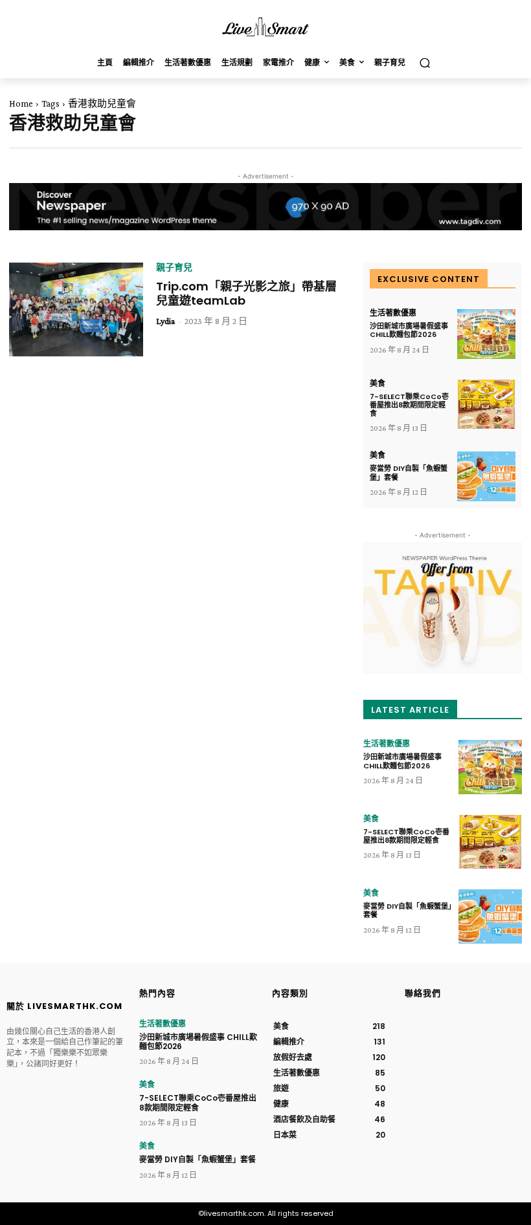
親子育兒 (174, 267)
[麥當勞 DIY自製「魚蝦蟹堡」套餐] (486, 476)
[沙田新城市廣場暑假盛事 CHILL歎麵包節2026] (486, 334)
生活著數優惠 (393, 313)
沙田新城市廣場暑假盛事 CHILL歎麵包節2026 (409, 330)
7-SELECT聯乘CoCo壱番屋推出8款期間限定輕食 (409, 404)
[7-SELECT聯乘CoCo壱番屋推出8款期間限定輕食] (486, 404)
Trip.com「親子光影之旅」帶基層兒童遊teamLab (246, 293)
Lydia (165, 321)
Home (21, 103)
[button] (424, 63)
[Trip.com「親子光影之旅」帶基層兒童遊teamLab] (76, 309)
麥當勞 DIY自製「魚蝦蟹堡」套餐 (408, 472)
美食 (377, 383)
